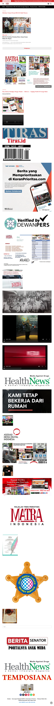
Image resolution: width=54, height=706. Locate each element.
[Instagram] (28, 695)
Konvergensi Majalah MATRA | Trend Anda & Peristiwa (24, 698)
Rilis (3, 35)
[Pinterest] (26, 695)
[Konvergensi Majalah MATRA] (7, 4)
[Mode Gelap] (48, 4)
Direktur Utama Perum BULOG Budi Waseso (10, 40)
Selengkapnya (27, 48)
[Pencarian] (51, 4)
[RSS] (34, 695)
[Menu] (3, 4)
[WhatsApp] (31, 695)
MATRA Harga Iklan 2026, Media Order (27, 700)
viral (6, 35)
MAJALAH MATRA (6, 94)
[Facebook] (21, 695)
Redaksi (9, 698)
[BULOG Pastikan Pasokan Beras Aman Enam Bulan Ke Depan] (16, 25)
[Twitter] (23, 695)
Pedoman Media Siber (42, 698)
